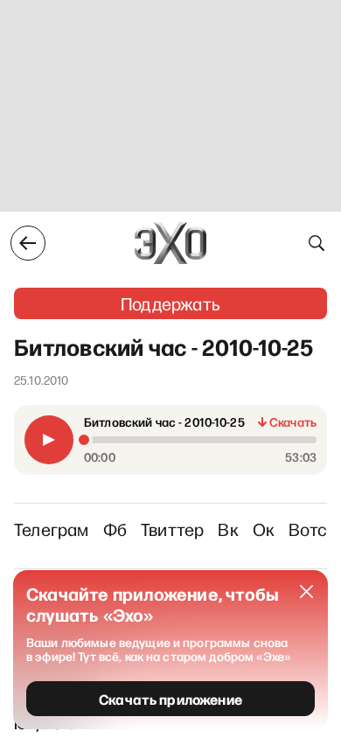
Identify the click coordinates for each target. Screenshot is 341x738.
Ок (264, 529)
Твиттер (172, 529)
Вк (228, 529)
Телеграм (51, 529)
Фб (115, 529)
